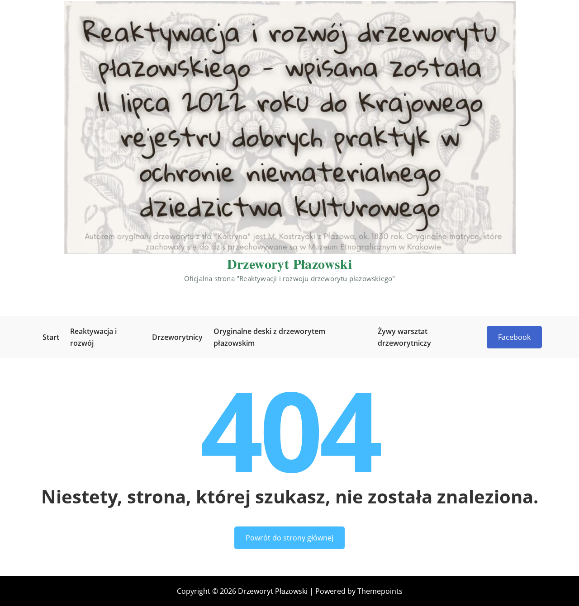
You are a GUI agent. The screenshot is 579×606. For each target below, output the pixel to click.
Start (51, 337)
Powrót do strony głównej (289, 538)
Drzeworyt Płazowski (289, 263)
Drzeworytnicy (177, 337)
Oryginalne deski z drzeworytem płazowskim (269, 337)
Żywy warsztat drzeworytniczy (404, 337)
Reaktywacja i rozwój (93, 337)
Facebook (514, 337)
